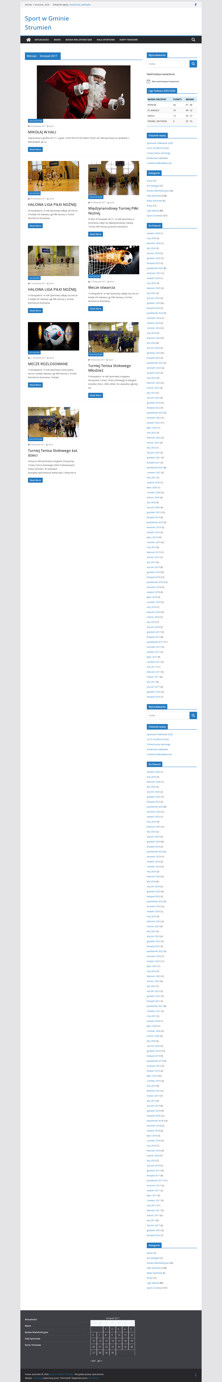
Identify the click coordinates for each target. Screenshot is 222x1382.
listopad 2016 (153, 696)
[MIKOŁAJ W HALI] (83, 92)
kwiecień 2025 (154, 288)
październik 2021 (155, 467)
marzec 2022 (153, 442)
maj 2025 (151, 283)
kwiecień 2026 (154, 243)
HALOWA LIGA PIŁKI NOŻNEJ (52, 204)
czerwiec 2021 (154, 472)
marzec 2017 (153, 676)
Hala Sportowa (106, 39)
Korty (149, 205)
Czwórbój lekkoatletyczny (159, 163)
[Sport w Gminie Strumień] (28, 39)
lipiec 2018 (152, 597)
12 (131, 1335)
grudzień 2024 (154, 303)
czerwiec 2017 (154, 661)
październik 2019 (155, 522)
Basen (57, 39)
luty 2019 (151, 562)
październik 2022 (155, 412)
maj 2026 (151, 238)
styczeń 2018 (153, 627)
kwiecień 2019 (154, 552)
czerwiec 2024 (154, 328)
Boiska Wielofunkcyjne (79, 39)
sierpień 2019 (153, 532)
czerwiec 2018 (154, 602)
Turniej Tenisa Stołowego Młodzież (109, 368)
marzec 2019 (153, 557)
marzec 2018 (153, 617)
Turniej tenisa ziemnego (81, 4)
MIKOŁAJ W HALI (42, 131)
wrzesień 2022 (154, 417)
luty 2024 (151, 342)
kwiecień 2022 (154, 437)
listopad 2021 (153, 462)
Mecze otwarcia (101, 287)
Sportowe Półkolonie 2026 (160, 143)
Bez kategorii (153, 185)
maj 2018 (151, 607)
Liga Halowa (34, 193)
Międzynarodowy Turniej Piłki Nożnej (113, 210)
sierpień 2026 (153, 233)
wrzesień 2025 (154, 273)
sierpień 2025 (153, 278)
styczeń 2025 (153, 298)
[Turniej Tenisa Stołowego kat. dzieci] (53, 422)
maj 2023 (151, 377)
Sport (51, 126)
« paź (93, 1360)
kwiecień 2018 (154, 612)
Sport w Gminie (154, 215)
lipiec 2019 (152, 537)
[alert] (172, 81)
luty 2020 (151, 502)
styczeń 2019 (153, 567)
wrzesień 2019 (154, 527)
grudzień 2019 (154, 512)
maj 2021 (151, 477)
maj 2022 (151, 432)
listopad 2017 (153, 636)
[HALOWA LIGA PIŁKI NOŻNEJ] (53, 176)
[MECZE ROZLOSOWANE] (53, 336)
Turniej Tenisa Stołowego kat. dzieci (53, 453)
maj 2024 (151, 332)
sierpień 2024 (153, 323)
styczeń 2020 (153, 507)
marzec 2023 (153, 387)
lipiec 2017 (152, 656)
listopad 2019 (153, 517)
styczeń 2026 (153, 253)
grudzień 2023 (154, 352)
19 (131, 1340)
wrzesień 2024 (154, 318)
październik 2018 (155, 582)
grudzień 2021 (154, 457)
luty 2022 (151, 447)
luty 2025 (151, 293)
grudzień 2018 (154, 572)
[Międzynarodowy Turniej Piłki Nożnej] (113, 178)
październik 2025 (155, 268)
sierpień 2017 (153, 651)
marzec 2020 (153, 497)
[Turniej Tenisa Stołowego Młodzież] (113, 337)
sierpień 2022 (153, 422)
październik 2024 (155, 313)
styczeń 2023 (153, 397)
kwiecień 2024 (154, 337)
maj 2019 (151, 547)
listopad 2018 (153, 577)
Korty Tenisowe (129, 39)
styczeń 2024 (153, 347)
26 (131, 1346)
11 (125, 1335)
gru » (99, 1360)
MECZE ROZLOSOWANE (48, 363)
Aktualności (42, 39)
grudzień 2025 (154, 258)
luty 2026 (151, 248)
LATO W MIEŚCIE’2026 (158, 148)
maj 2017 (151, 666)
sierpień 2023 (153, 372)
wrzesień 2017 (154, 646)
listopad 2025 (153, 263)
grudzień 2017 (154, 632)
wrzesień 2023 (154, 367)
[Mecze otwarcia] (113, 260)
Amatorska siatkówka (157, 158)
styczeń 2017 (153, 686)
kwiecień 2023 (154, 382)
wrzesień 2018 (154, 587)
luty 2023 (151, 392)
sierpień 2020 (153, 482)
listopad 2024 (153, 308)
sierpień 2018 (153, 592)
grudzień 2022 (154, 402)
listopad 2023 (153, 357)
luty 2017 (151, 681)
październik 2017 (155, 641)
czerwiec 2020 (154, 492)
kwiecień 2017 (154, 671)
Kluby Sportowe (154, 200)
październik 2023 (155, 362)
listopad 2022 (153, 407)
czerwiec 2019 (154, 542)
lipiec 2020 (152, 487)
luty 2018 (151, 622)
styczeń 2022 (153, 452)
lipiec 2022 (152, 427)
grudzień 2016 (154, 691)
